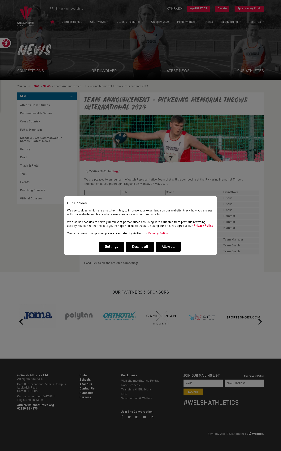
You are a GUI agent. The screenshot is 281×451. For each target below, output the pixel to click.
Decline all (140, 247)
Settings (111, 247)
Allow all (168, 247)
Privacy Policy (203, 226)
